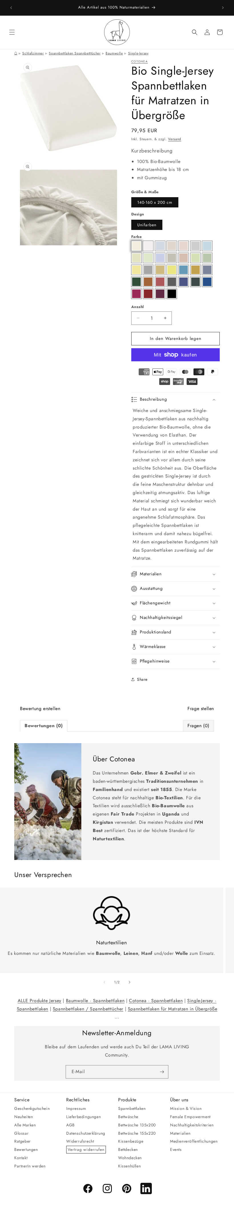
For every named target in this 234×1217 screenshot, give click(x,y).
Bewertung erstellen (40, 708)
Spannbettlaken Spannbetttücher (74, 53)
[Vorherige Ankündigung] (11, 7)
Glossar (21, 1133)
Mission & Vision (186, 1108)
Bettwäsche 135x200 (137, 1125)
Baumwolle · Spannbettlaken (95, 1000)
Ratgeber (22, 1141)
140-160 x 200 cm (154, 202)
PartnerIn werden (30, 1166)
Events (176, 1149)
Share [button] (142, 679)
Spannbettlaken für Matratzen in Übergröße (172, 1009)
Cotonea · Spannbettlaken (156, 1000)
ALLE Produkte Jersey (39, 1000)
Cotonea (139, 61)
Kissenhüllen (129, 1166)
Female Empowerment (190, 1117)
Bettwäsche (128, 1117)
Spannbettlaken (132, 1108)
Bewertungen (26, 1149)
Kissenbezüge (130, 1141)
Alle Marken (25, 1125)
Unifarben (146, 225)
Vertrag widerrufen (86, 1149)
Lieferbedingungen (83, 1117)
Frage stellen (200, 708)
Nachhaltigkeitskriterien (191, 1125)
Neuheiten (23, 1117)
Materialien (180, 1133)
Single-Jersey (138, 53)
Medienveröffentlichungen (193, 1141)
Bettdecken (128, 1149)
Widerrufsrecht (80, 1141)
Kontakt (20, 1158)
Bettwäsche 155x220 (137, 1133)
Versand (174, 139)
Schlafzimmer (33, 53)
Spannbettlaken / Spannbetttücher (88, 1009)
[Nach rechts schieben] (129, 982)
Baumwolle (114, 53)
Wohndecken (130, 1158)
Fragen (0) (198, 725)
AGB (70, 1125)
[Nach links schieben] (104, 982)
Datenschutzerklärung (85, 1133)
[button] (12, 32)
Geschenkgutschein (32, 1108)
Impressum (76, 1108)
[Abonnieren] (162, 1072)
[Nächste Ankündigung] (223, 7)
